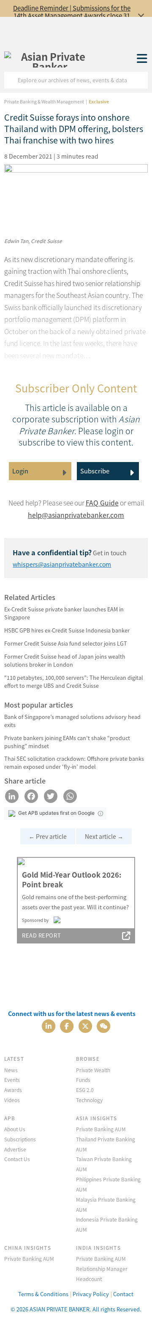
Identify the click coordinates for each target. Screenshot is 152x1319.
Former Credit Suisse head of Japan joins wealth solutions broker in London (64, 660)
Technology (89, 1099)
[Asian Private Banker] (49, 59)
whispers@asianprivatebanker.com (62, 564)
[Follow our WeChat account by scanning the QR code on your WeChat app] (103, 1026)
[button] (100, 813)
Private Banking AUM (101, 1129)
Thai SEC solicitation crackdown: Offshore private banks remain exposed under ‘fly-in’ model (74, 762)
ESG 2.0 (85, 1089)
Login (20, 470)
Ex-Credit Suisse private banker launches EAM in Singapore (64, 613)
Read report (41, 935)
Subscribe (94, 470)
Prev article (48, 836)
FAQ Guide (102, 503)
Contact (123, 1294)
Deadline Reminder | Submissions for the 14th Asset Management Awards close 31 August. (71, 15)
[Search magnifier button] (139, 80)
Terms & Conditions (43, 1294)
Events (12, 1079)
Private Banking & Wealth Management (44, 101)
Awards (13, 1089)
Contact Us (17, 1158)
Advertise (15, 1149)
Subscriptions (20, 1139)
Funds (83, 1079)
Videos (12, 1099)
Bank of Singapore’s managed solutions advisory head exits (72, 721)
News (11, 1069)
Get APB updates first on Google (56, 813)
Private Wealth (93, 1069)
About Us (14, 1129)
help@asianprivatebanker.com (76, 515)
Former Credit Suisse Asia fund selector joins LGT (65, 643)
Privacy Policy (91, 1294)
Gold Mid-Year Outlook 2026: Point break (71, 880)
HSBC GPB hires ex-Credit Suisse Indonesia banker (67, 630)
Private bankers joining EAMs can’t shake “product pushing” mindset (67, 742)
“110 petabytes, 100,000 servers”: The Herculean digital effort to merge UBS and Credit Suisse (73, 681)
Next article (104, 836)
